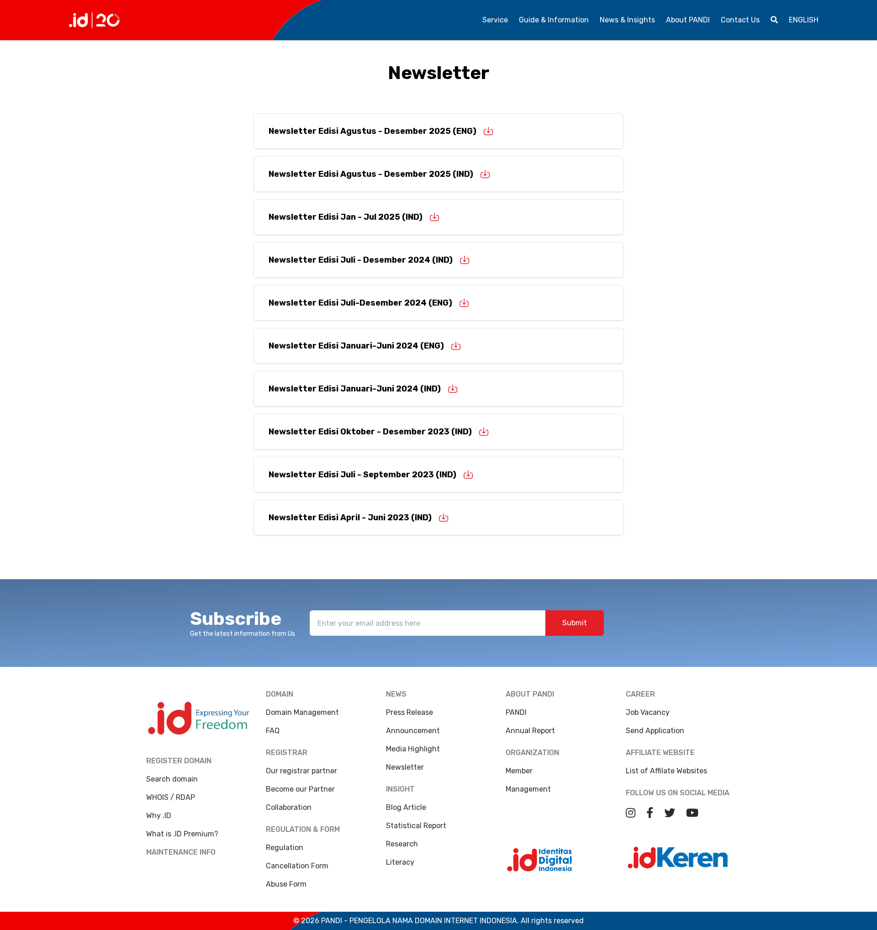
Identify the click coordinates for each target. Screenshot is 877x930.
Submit (574, 622)
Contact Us (740, 20)
